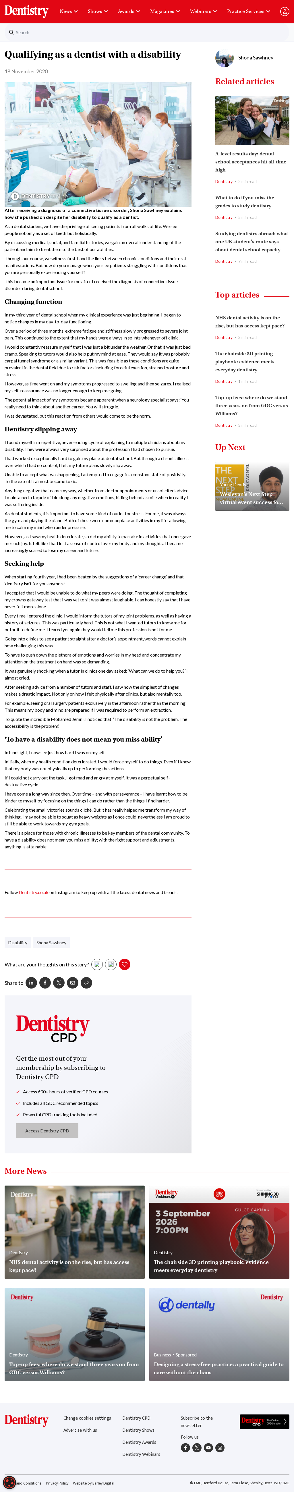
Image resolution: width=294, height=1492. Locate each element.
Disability (17, 942)
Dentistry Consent (33, 8)
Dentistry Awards (139, 1442)
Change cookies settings (87, 1418)
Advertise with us (80, 1430)
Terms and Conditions (23, 1483)
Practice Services (245, 11)
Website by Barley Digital (93, 1483)
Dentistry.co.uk (34, 892)
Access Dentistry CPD (47, 1130)
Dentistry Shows (138, 1430)
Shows (95, 11)
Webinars (200, 11)
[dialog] (9, 1482)
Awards (126, 11)
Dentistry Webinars (141, 1454)
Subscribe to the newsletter (197, 1422)
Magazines (162, 11)
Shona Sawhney (51, 942)
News (66, 11)
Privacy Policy (57, 1483)
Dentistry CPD (136, 1418)
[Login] (284, 11)
